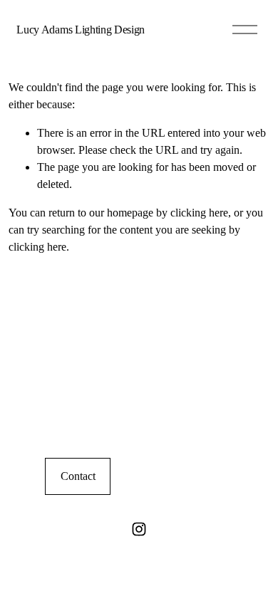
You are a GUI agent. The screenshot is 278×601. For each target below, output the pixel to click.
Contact (78, 476)
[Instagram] (139, 529)
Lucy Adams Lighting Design (80, 29)
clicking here (199, 213)
